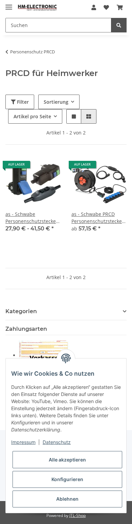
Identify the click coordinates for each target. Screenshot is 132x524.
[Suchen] (119, 25)
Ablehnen (67, 499)
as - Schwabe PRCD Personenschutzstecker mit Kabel (97, 218)
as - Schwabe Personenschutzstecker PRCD (31, 218)
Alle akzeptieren (67, 460)
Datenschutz (57, 442)
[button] (94, 7)
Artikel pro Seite (32, 116)
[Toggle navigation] (8, 4)
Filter (22, 102)
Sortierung (56, 102)
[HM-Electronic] (37, 7)
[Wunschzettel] (106, 7)
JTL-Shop (77, 515)
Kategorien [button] (21, 311)
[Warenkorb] (120, 7)
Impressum (23, 442)
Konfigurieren (67, 479)
